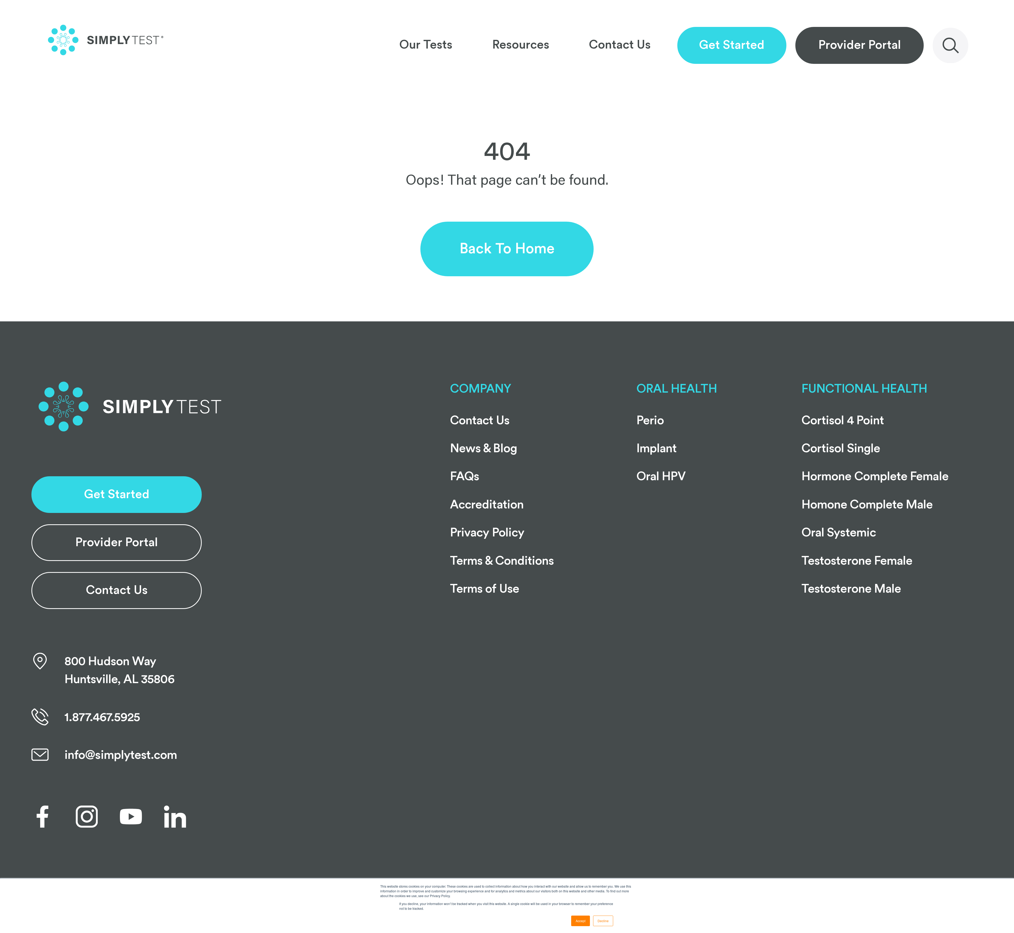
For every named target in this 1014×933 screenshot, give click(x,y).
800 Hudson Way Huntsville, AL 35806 (119, 670)
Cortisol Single (840, 448)
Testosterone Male (851, 589)
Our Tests (425, 45)
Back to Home (507, 249)
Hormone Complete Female (875, 476)
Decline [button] (603, 920)
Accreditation (487, 505)
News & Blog (483, 448)
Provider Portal (859, 45)
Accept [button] (580, 920)
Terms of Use (484, 589)
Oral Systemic (838, 533)
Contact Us (620, 45)
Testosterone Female (857, 561)
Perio (650, 421)
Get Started (731, 45)
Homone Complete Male (867, 505)
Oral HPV (661, 476)
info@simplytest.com (120, 755)
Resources (520, 45)
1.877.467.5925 (102, 717)
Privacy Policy (487, 533)
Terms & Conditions (502, 561)
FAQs (464, 476)
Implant (656, 448)
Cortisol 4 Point (842, 421)
